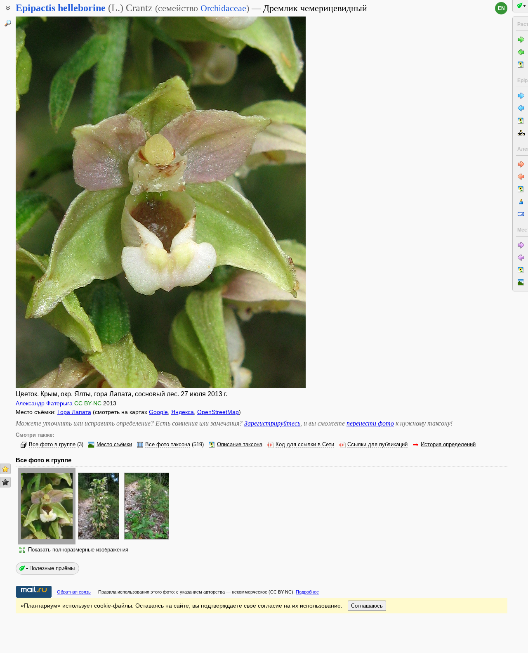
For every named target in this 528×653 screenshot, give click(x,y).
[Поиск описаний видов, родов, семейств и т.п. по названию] (8, 23)
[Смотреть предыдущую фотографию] (47, 202)
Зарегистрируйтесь (272, 423)
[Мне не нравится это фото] (5, 482)
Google (158, 412)
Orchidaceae (223, 8)
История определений (448, 444)
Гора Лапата (74, 412)
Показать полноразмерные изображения (78, 550)
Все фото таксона (167, 444)
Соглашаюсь (367, 606)
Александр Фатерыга (44, 403)
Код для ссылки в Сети (305, 444)
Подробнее (307, 591)
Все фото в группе (52, 444)
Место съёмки (114, 444)
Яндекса (182, 412)
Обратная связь (74, 591)
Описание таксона (239, 444)
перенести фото (370, 423)
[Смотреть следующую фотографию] (274, 202)
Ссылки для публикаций (377, 444)
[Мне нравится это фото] (5, 469)
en (501, 8)
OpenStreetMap (218, 412)
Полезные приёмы (52, 568)
